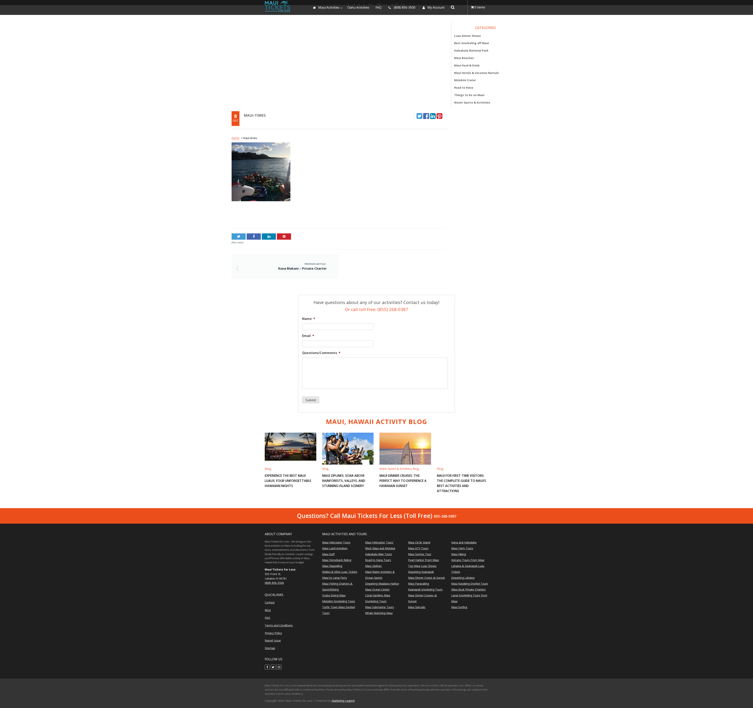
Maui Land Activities (334, 548)
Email (308, 336)
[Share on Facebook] (426, 116)
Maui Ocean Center (377, 589)
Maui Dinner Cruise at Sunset (426, 578)
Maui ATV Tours (418, 548)
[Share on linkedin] (433, 116)
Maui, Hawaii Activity (376, 421)
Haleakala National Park (471, 50)
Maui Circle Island (419, 542)
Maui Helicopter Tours (336, 542)
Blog (268, 468)
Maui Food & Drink (467, 65)
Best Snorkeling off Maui (471, 43)
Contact (270, 602)
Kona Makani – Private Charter (254, 216)
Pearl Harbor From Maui (423, 560)
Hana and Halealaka (464, 542)
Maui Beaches (464, 58)
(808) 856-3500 (274, 583)
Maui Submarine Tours (379, 607)
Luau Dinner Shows (467, 36)
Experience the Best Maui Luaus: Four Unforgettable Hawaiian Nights (288, 480)
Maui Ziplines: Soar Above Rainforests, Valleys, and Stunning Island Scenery (343, 480)
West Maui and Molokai (380, 548)
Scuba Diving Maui (334, 595)
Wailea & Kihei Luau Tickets (339, 572)
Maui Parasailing (418, 583)
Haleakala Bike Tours (378, 554)
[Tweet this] (419, 116)
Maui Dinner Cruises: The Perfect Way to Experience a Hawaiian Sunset (403, 480)
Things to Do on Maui (469, 95)
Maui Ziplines (373, 566)
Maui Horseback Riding (336, 560)
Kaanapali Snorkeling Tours (425, 589)
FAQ (267, 618)
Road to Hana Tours (378, 560)
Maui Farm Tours (462, 548)
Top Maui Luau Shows (422, 566)
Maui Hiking (458, 554)
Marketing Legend (343, 701)
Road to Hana (463, 87)
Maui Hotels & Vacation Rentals (476, 73)
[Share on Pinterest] (439, 116)
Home (235, 138)
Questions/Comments (321, 353)
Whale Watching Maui (379, 613)
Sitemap (270, 648)
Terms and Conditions (279, 625)
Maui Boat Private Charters (468, 589)
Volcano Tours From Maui (467, 560)
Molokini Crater (465, 80)
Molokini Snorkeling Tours (338, 601)
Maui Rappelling (332, 566)
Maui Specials (416, 607)
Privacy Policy (273, 633)
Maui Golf (328, 554)
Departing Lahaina (463, 578)
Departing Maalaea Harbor (382, 583)
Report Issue (273, 640)
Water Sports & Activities (472, 102)
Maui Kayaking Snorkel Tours (469, 583)
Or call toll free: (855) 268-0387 (376, 309)
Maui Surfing (459, 607)
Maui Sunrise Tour (419, 554)
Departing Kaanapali (421, 572)
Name (308, 319)
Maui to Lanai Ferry (334, 578)
